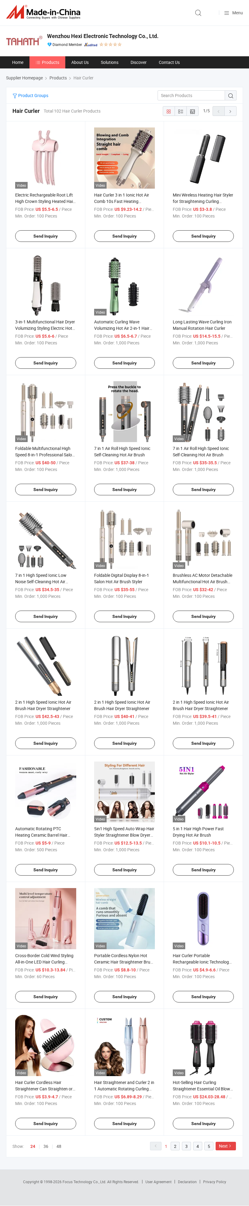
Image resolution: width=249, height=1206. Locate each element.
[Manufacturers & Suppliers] (44, 12)
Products (50, 62)
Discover (139, 62)
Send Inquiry (45, 236)
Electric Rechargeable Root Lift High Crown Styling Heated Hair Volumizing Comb (44, 201)
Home (17, 62)
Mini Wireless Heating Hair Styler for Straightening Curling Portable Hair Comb (203, 201)
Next (223, 1146)
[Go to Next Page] (230, 111)
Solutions (109, 62)
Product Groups (32, 95)
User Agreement (158, 1181)
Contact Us (169, 62)
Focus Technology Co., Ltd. (85, 1181)
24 (32, 1146)
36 (45, 1146)
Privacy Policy (214, 1181)
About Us (80, 62)
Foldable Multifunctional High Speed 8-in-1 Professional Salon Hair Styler (44, 454)
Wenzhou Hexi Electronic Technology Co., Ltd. (103, 36)
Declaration (187, 1181)
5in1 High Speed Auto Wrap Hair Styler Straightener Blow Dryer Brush (124, 835)
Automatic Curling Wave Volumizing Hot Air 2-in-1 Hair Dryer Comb (121, 328)
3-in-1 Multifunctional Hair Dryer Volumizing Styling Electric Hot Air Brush (45, 328)
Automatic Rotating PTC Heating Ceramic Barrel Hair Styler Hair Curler (41, 835)
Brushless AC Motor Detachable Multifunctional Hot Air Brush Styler (202, 581)
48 (58, 1146)
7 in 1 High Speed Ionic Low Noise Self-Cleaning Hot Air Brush (41, 581)
